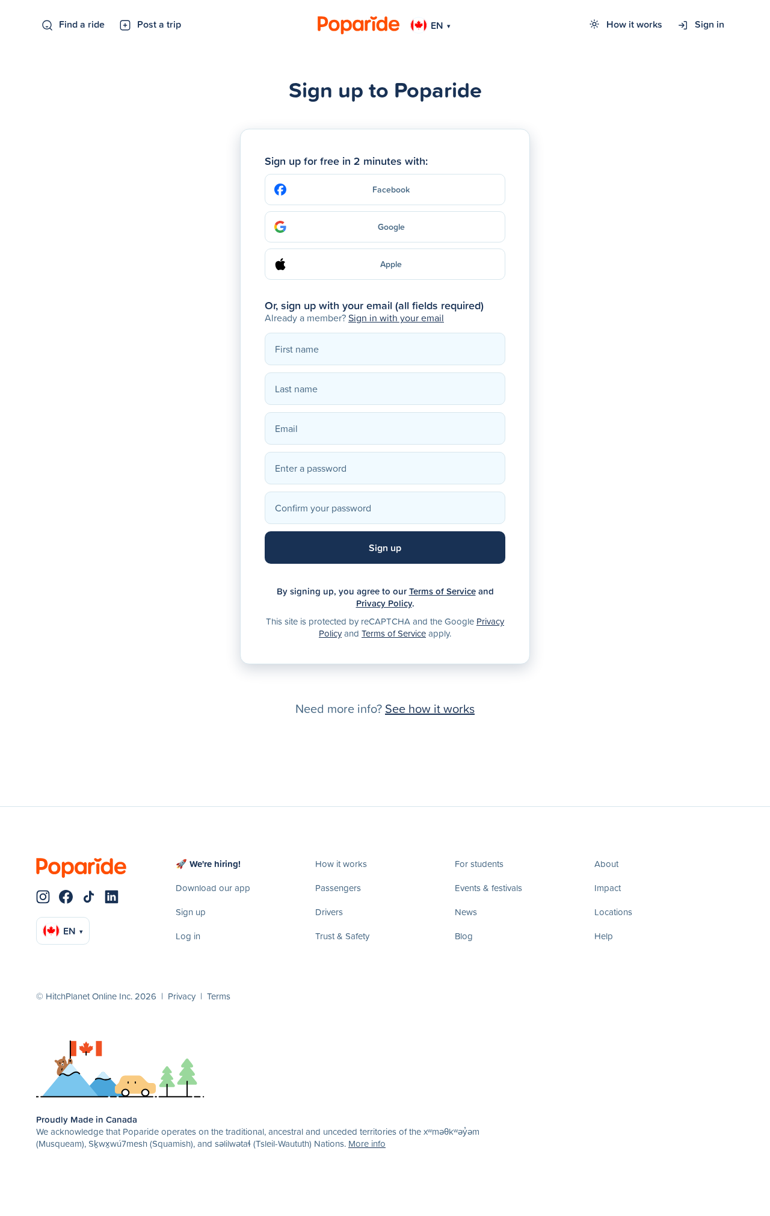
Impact (607, 887)
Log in (188, 936)
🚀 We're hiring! (208, 863)
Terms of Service (442, 591)
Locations (613, 912)
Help (603, 936)
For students (479, 863)
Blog (464, 936)
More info (367, 1143)
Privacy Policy (384, 603)
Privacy (182, 996)
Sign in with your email (396, 317)
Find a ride (82, 24)
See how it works (430, 708)
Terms (218, 996)
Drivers (329, 912)
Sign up (191, 912)
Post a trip (159, 24)
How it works (634, 24)
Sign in (709, 24)
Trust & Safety (342, 936)
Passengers (338, 887)
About (606, 863)
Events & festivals (488, 887)
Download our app (213, 887)
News (466, 912)
